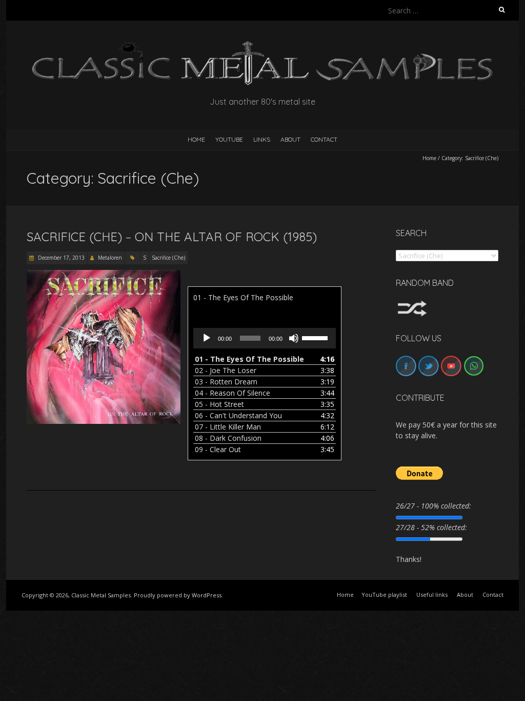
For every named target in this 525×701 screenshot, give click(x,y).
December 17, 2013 (60, 257)
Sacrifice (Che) (168, 257)
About (290, 139)
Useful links (432, 594)
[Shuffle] (412, 305)
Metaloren (110, 257)
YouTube (229, 139)
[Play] (206, 338)
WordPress (206, 595)
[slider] (316, 337)
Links (261, 139)
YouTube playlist (384, 594)
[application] (264, 338)
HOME (196, 139)
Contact (324, 139)
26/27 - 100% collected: (433, 506)
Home (429, 158)
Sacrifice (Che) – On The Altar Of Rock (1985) (172, 236)
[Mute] (294, 338)
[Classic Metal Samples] (262, 46)
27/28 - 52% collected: (431, 527)
